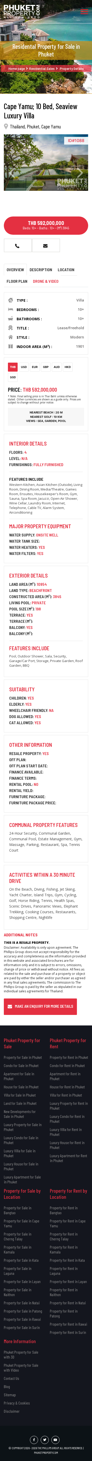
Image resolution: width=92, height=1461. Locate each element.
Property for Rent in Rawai (68, 1324)
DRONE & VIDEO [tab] (46, 281)
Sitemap (10, 1394)
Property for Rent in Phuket (69, 1057)
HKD (68, 367)
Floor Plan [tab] (17, 281)
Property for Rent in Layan (68, 1281)
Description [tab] (41, 269)
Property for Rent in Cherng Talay (64, 1236)
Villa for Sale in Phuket (20, 1094)
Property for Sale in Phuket (23, 1057)
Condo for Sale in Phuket (21, 1065)
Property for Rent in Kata (67, 1260)
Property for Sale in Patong (23, 1310)
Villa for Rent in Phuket (66, 1094)
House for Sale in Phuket (21, 1086)
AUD (57, 367)
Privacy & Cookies (17, 1402)
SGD (13, 377)
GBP (46, 367)
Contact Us (11, 1378)
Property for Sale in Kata (21, 1260)
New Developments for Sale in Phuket (20, 1114)
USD (24, 367)
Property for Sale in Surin (22, 1327)
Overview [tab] (15, 269)
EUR (35, 367)
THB (13, 367)
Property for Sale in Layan (22, 1281)
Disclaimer (12, 1411)
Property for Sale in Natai (22, 1302)
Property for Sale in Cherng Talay (17, 1236)
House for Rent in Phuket (67, 1086)
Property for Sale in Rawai (22, 1319)
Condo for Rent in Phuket (67, 1065)
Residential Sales (42, 68)
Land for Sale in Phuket (20, 1103)
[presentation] (12, 173)
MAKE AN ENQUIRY (46, 245)
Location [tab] (66, 269)
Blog (7, 1386)
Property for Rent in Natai (68, 1302)
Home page (16, 68)
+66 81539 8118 (18, 245)
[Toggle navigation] (84, 11)
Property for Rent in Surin (68, 1332)
